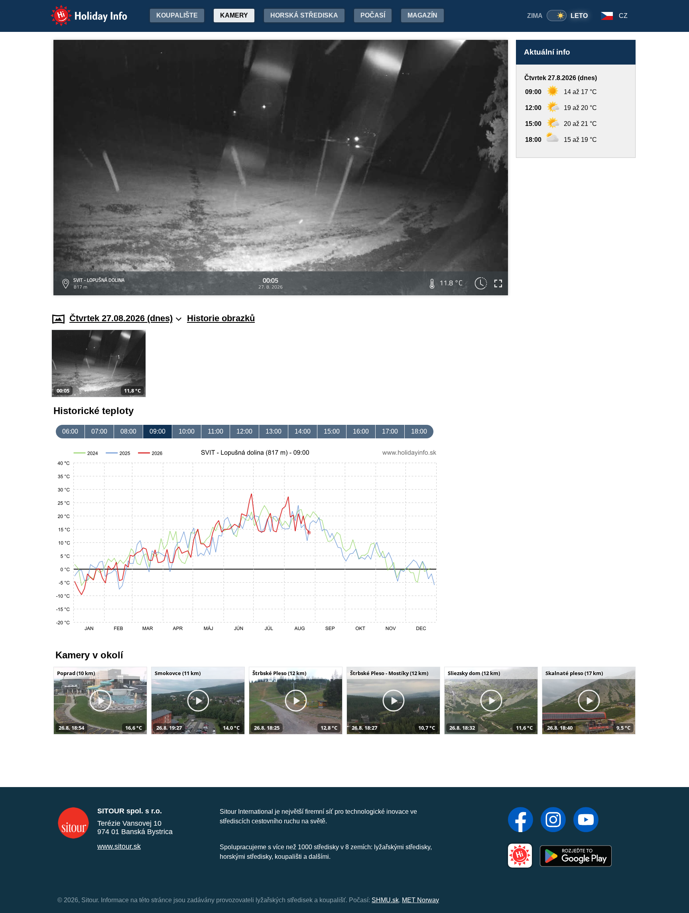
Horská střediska (304, 15)
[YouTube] (585, 820)
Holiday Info (81, 10)
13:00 (274, 431)
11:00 (215, 431)
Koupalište (177, 15)
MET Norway (420, 900)
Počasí (372, 15)
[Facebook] (520, 820)
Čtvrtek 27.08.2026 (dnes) (121, 318)
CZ (623, 15)
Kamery (234, 15)
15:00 (332, 431)
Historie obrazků (221, 318)
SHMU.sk (385, 900)
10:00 (187, 431)
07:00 (99, 431)
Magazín (422, 15)
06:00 (70, 431)
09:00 (157, 431)
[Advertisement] (576, 228)
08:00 (128, 431)
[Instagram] (553, 820)
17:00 (390, 431)
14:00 (303, 431)
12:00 (244, 431)
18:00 (419, 431)
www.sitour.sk (119, 846)
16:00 (361, 431)
